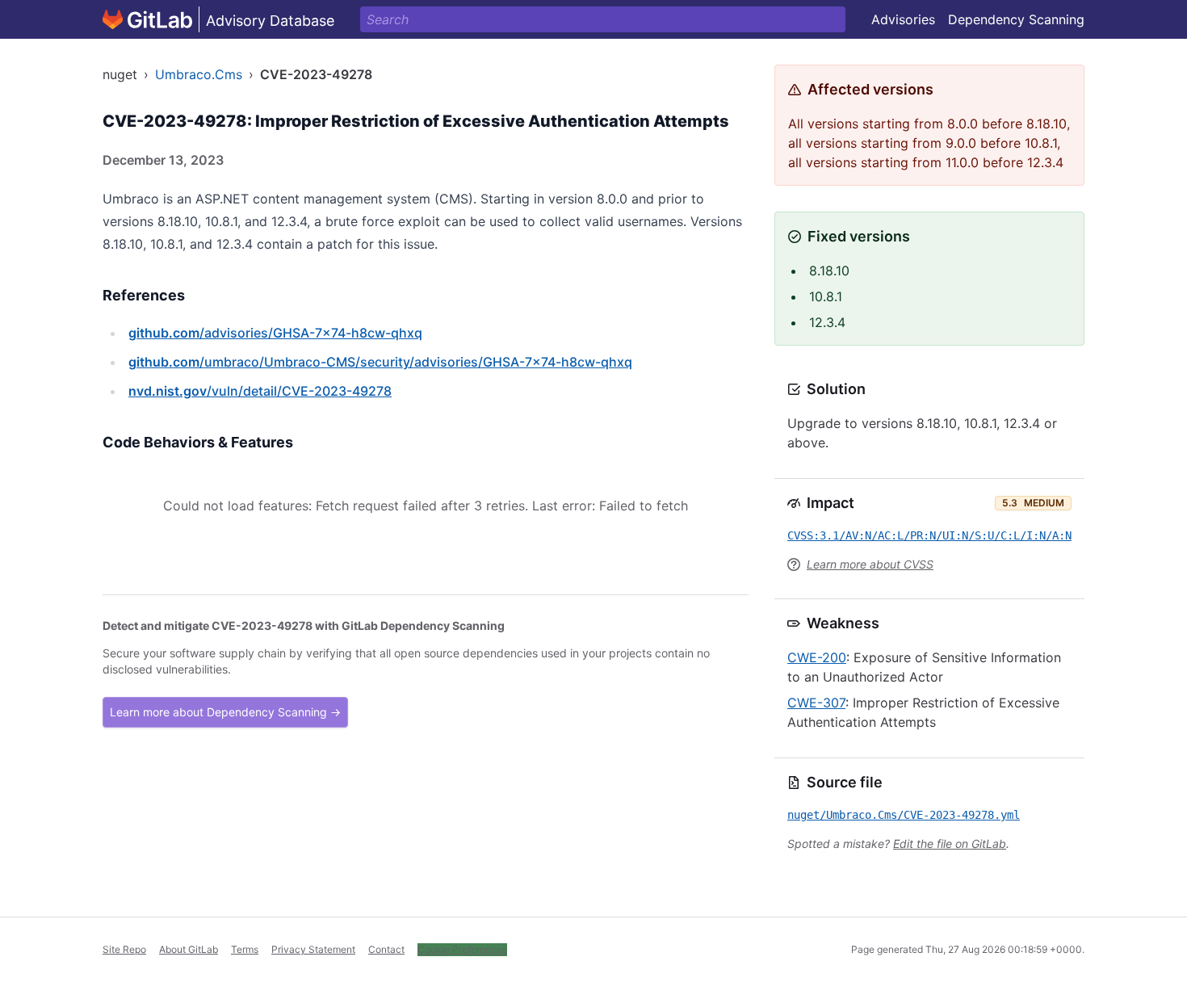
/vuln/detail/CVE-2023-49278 (260, 391)
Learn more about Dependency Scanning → (225, 712)
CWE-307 (816, 703)
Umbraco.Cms (198, 74)
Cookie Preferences (462, 949)
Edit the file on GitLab (949, 843)
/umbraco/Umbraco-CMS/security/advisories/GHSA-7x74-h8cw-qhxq (380, 362)
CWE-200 (816, 657)
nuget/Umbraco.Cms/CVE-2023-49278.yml (903, 814)
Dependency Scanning (1016, 19)
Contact (386, 949)
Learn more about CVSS (870, 564)
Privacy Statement (313, 949)
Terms (244, 949)
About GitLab (188, 949)
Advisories (903, 19)
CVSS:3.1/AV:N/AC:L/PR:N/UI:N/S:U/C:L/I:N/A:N (929, 535)
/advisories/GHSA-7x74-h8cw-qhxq (275, 333)
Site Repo (124, 949)
